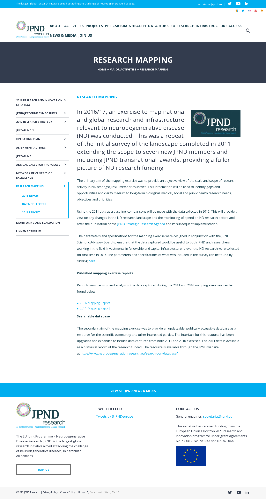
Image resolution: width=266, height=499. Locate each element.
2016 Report (31, 195)
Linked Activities (28, 231)
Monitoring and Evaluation (38, 223)
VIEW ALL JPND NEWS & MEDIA (133, 391)
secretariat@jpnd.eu (210, 4)
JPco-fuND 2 (25, 130)
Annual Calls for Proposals (38, 165)
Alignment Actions (31, 147)
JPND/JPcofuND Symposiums (36, 113)
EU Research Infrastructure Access (205, 25)
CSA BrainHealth (129, 25)
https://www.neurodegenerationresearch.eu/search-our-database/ (129, 353)
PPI (108, 25)
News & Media (63, 35)
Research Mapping (30, 186)
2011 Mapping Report (95, 308)
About (56, 25)
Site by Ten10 (111, 492)
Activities (74, 25)
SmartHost (96, 492)
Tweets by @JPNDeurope (114, 416)
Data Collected (34, 204)
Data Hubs (158, 25)
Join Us (85, 35)
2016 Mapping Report (95, 303)
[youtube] (256, 12)
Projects (94, 25)
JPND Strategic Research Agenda (141, 224)
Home (102, 69)
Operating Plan (28, 139)
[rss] (262, 12)
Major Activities (123, 69)
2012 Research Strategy (34, 122)
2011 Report (31, 212)
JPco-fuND (23, 156)
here (91, 261)
